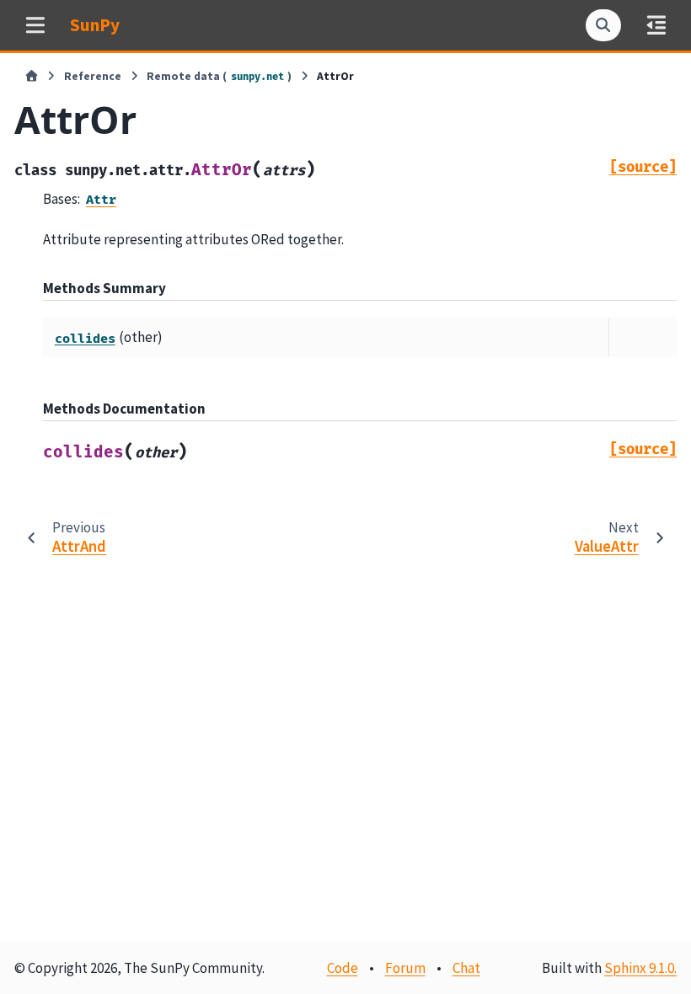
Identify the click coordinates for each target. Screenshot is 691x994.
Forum (405, 968)
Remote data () (219, 76)
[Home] (31, 76)
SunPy (95, 24)
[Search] (603, 25)
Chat (466, 968)
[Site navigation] (35, 24)
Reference (92, 76)
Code (342, 968)
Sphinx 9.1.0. (640, 968)
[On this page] (656, 24)
